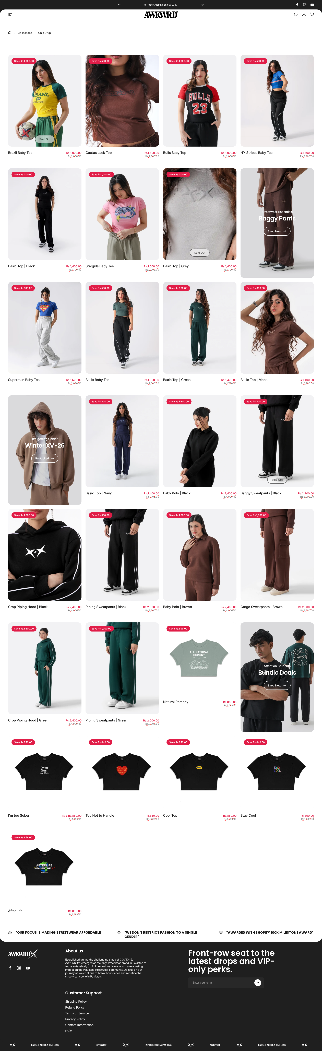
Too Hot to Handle (100, 815)
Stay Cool (248, 815)
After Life (15, 911)
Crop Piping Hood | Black (28, 607)
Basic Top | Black (21, 266)
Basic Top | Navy (99, 493)
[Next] (202, 4)
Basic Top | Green (177, 380)
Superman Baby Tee (24, 380)
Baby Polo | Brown (177, 607)
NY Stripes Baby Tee (256, 153)
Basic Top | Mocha (255, 380)
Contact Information (79, 1025)
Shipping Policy (76, 1001)
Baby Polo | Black (176, 493)
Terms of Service (77, 1013)
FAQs (68, 1031)
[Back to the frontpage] (9, 32)
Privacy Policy (75, 1019)
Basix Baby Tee (97, 380)
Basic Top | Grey (176, 266)
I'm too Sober (18, 815)
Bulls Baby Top (174, 153)
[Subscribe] (257, 982)
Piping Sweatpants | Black (106, 607)
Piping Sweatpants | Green (106, 720)
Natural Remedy (175, 702)
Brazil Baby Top (20, 153)
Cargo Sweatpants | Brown (262, 607)
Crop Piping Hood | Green (28, 720)
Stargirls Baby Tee (100, 266)
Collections (25, 32)
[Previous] (119, 4)
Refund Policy (75, 1007)
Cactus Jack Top (99, 153)
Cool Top (170, 815)
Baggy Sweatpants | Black (261, 493)
